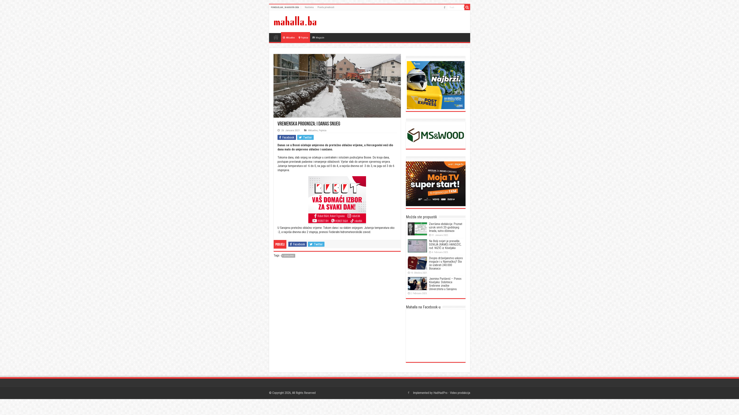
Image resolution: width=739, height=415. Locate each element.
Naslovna (309, 7)
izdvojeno (288, 256)
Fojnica (304, 37)
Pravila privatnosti (326, 7)
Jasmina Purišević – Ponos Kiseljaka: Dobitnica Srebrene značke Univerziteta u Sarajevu (445, 284)
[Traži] (467, 7)
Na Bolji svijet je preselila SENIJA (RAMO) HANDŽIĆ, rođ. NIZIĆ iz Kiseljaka (445, 244)
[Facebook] (444, 7)
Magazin (320, 37)
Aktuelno (290, 37)
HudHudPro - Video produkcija (451, 393)
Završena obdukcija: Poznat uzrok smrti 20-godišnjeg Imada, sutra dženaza (445, 227)
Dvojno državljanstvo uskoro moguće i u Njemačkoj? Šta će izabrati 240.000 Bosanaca (446, 263)
